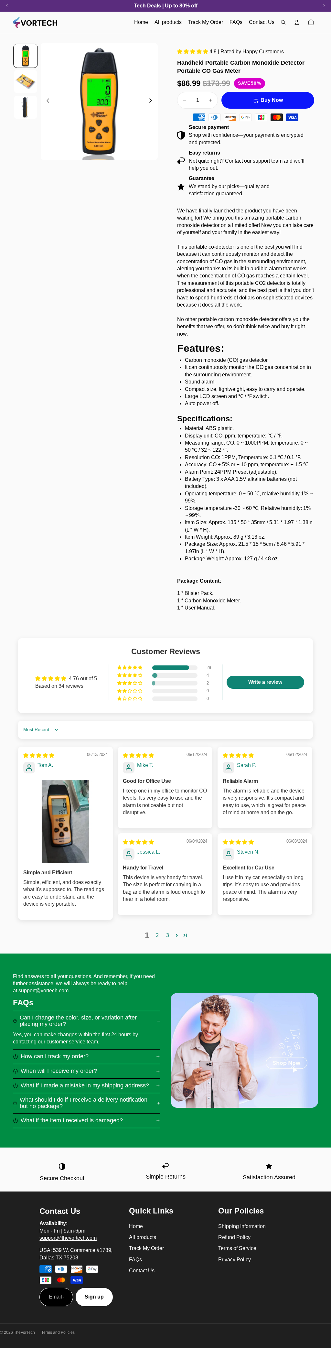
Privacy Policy (234, 1259)
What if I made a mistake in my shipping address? (85, 1085)
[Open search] (283, 22)
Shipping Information (242, 1226)
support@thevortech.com (68, 1238)
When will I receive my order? (59, 1071)
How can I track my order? (55, 1056)
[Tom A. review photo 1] (65, 822)
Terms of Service (237, 1248)
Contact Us (142, 1270)
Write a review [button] (265, 682)
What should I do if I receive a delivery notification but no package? (83, 1102)
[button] (193, 51)
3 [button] (167, 935)
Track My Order (146, 1248)
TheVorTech (24, 1332)
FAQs (135, 1259)
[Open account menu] (297, 22)
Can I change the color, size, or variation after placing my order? (78, 1020)
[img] (38, 755)
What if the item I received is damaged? (72, 1120)
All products (142, 1237)
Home (136, 1226)
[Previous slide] (46, 101)
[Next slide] (152, 101)
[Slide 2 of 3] (25, 81)
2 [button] (157, 935)
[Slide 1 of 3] (25, 56)
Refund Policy (234, 1237)
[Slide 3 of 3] (25, 107)
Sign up (94, 1296)
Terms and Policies (58, 1332)
